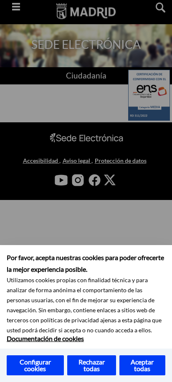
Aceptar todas (142, 365)
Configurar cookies (35, 365)
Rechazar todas (91, 365)
